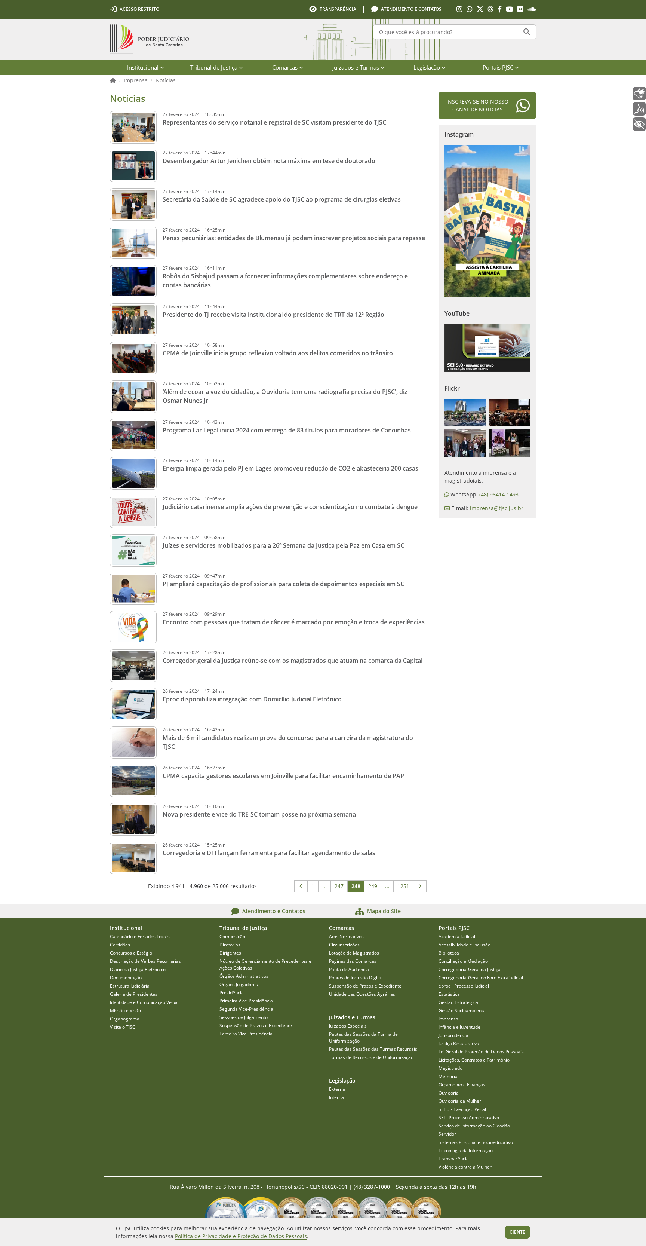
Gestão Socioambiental (463, 1010)
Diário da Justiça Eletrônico (138, 969)
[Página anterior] (301, 886)
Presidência (231, 992)
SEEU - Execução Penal (462, 1109)
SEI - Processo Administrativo (469, 1117)
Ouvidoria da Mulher (460, 1101)
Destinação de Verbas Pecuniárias (145, 961)
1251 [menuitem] (405, 887)
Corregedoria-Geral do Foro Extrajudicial (481, 977)
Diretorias (229, 945)
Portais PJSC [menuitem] (498, 67)
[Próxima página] (420, 886)
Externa (337, 1089)
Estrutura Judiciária (130, 986)
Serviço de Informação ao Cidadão (474, 1126)
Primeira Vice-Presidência (246, 1001)
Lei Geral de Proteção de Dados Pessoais (481, 1051)
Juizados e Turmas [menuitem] (355, 67)
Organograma (124, 1019)
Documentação (126, 977)
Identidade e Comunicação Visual (144, 1002)
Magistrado (450, 1068)
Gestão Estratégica (458, 1002)
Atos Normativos (346, 936)
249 (374, 887)
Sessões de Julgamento (243, 1017)
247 (341, 887)
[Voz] (639, 109)
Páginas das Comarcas (352, 961)
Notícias (166, 80)
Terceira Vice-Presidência (246, 1034)
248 (357, 887)
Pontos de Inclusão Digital (355, 977)
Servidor (447, 1134)
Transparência (454, 1158)
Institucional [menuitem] (143, 67)
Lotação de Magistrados (354, 953)
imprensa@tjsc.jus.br (496, 508)
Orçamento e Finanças (462, 1084)
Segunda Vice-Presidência (246, 1009)
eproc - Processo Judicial (464, 986)
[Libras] (639, 93)
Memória (448, 1076)
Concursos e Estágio (131, 953)
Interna (336, 1097)
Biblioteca (449, 953)
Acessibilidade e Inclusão (464, 945)
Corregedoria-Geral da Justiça (470, 969)
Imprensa (136, 80)
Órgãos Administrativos (243, 976)
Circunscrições (344, 945)
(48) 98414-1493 (499, 494)
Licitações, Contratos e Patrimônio (474, 1060)
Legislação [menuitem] (426, 67)
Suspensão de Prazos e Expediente (255, 1025)
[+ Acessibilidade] (639, 124)
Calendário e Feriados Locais (140, 936)
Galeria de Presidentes (133, 994)
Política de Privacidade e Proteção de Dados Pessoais (241, 1236)
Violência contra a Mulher (465, 1167)
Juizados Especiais (348, 1026)
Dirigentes (230, 953)
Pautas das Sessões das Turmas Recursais (373, 1049)
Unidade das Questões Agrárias (362, 994)
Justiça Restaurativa (459, 1043)
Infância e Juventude (459, 1027)
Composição (232, 936)
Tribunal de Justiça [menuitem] (213, 67)
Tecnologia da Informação (466, 1150)
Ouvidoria (449, 1093)
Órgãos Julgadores (238, 984)
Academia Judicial (457, 936)
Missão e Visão (125, 1010)
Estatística (449, 994)
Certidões (120, 945)
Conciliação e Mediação (463, 961)
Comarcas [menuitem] (285, 67)
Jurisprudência (453, 1035)
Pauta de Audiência (349, 969)
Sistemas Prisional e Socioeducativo (476, 1142)
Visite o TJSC (122, 1027)
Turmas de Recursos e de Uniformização (371, 1057)
